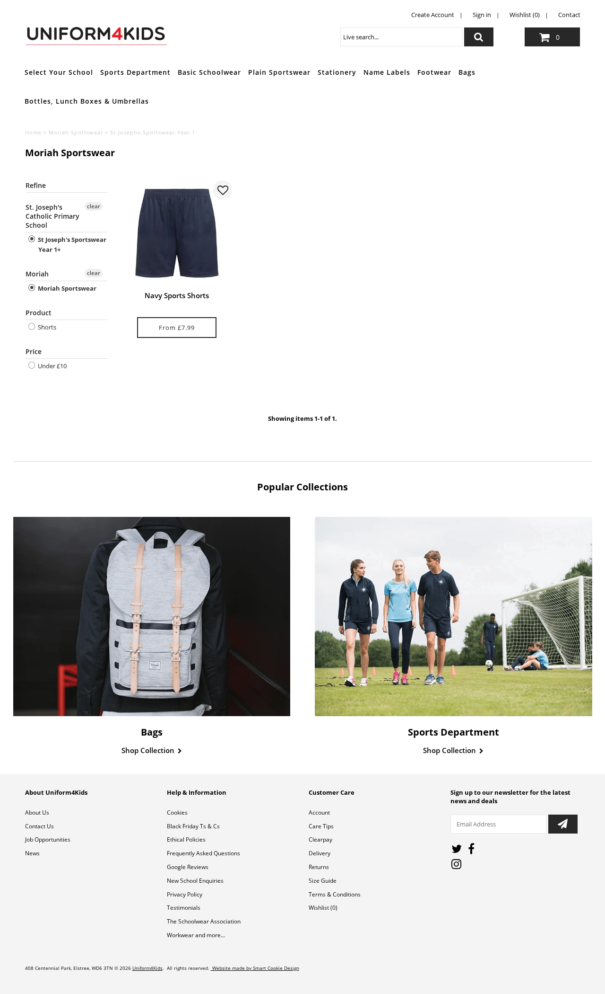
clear (93, 206)
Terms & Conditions (335, 894)
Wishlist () (323, 908)
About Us (37, 812)
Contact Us (39, 826)
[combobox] (401, 36)
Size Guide (323, 881)
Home (33, 132)
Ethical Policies (186, 839)
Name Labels (386, 72)
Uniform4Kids (147, 968)
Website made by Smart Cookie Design (255, 968)
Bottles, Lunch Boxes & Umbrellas (87, 101)
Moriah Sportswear (76, 132)
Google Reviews (187, 867)
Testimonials (183, 908)
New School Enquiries (195, 881)
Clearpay (320, 839)
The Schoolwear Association (204, 921)
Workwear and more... (196, 935)
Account (319, 812)
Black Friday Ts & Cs (193, 826)
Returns (319, 867)
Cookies (177, 812)
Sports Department (135, 72)
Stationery (337, 72)
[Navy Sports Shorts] (177, 233)
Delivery (319, 853)
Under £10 (51, 366)
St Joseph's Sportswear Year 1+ (71, 244)
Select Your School (59, 72)
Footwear (434, 72)
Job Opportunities (47, 839)
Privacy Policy (184, 894)
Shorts (46, 327)
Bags (466, 72)
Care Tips (321, 826)
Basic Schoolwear (209, 72)
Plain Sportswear (279, 72)
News (32, 853)
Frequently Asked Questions (203, 853)
